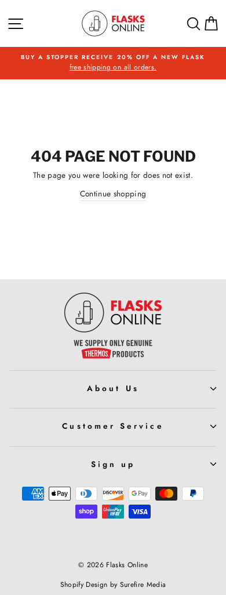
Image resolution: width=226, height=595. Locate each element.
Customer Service (112, 426)
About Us (113, 388)
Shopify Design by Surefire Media (113, 584)
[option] (113, 63)
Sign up (113, 464)
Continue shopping (113, 193)
